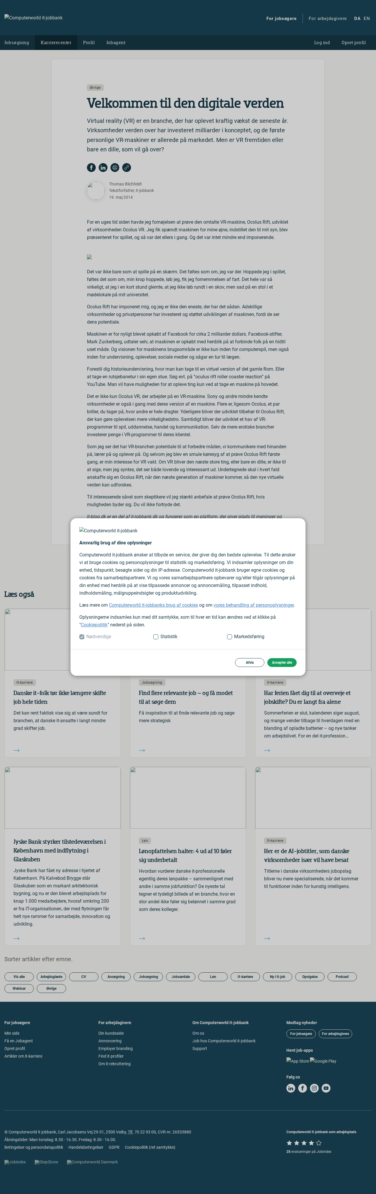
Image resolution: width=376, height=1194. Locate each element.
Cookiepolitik (94, 625)
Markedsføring (249, 636)
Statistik (168, 636)
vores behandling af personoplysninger (254, 605)
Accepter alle (282, 662)
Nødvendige (98, 636)
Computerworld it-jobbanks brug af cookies (153, 605)
